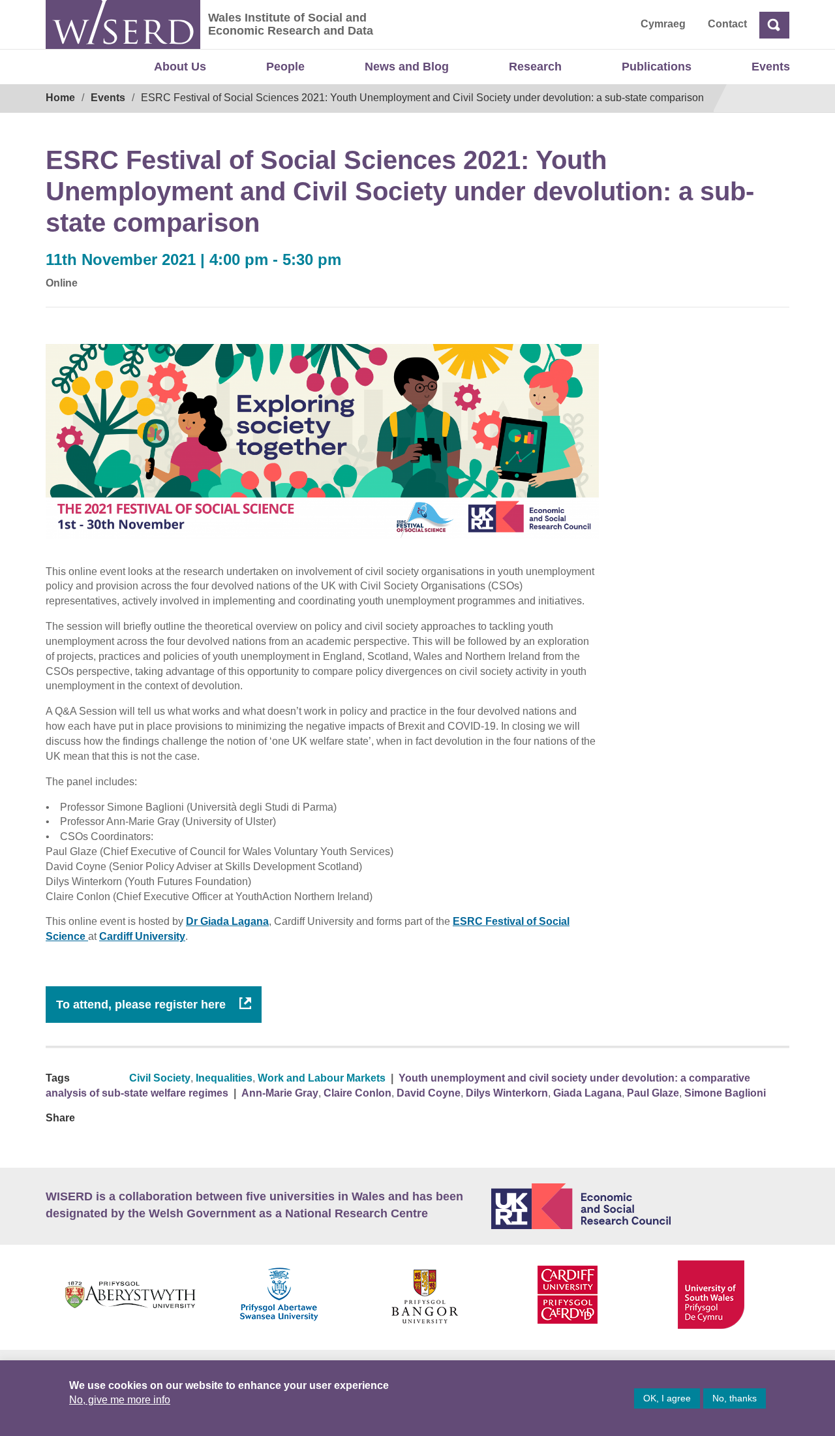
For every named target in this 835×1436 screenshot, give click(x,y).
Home (60, 97)
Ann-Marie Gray (279, 1093)
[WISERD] (123, 24)
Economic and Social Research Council (640, 1206)
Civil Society (159, 1078)
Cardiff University (142, 936)
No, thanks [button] (734, 1398)
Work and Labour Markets (322, 1078)
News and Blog (407, 66)
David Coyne (429, 1093)
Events (771, 66)
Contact (727, 23)
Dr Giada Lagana (227, 921)
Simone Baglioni (725, 1093)
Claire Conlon (357, 1093)
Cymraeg (663, 23)
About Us (180, 66)
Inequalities (224, 1078)
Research (535, 66)
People (285, 66)
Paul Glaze (653, 1093)
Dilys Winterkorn (507, 1093)
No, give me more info (119, 1399)
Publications (656, 66)
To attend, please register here (142, 1004)
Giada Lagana (587, 1093)
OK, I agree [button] (667, 1398)
